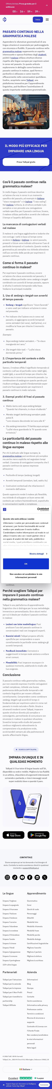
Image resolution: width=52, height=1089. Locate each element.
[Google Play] (38, 835)
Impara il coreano (10, 956)
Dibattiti (30, 918)
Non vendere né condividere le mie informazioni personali (26, 575)
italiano (40, 198)
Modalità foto (32, 922)
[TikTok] (14, 877)
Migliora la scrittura (35, 960)
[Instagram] (7, 877)
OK (25, 564)
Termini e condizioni (35, 1013)
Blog (29, 984)
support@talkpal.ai (31, 868)
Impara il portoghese (11, 960)
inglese (28, 201)
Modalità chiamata (35, 926)
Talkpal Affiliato (9, 1005)
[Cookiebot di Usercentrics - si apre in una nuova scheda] (37, 509)
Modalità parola (33, 935)
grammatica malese (12, 51)
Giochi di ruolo (33, 909)
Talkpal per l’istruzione (12, 979)
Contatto (30, 996)
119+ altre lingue (10, 965)
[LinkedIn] (37, 877)
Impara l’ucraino (9, 922)
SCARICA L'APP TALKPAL (28, 749)
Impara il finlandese (11, 935)
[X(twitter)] (44, 877)
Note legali (31, 1048)
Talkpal (29, 80)
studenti (42, 54)
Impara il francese (10, 909)
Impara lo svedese (10, 930)
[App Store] (13, 835)
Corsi (29, 905)
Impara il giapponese (11, 952)
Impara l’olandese (10, 926)
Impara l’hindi (8, 947)
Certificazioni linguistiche (37, 943)
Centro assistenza (34, 1001)
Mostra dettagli (37, 554)
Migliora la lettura (34, 956)
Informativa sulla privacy (37, 1005)
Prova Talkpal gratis (26, 162)
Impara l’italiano (10, 913)
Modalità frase (33, 930)
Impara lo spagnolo (11, 905)
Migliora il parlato (34, 952)
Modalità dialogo (34, 939)
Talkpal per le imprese (12, 988)
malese (14, 57)
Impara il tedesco (10, 918)
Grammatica (32, 901)
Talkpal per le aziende (12, 984)
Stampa (30, 988)
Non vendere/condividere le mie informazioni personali (37, 1039)
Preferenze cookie (34, 1009)
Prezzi (29, 992)
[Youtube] (22, 877)
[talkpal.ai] (4, 19)
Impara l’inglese (9, 901)
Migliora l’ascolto (34, 947)
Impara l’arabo (9, 939)
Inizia (37, 19)
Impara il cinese (9, 943)
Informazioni (32, 979)
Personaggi (32, 913)
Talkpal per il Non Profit (12, 992)
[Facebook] (29, 877)
